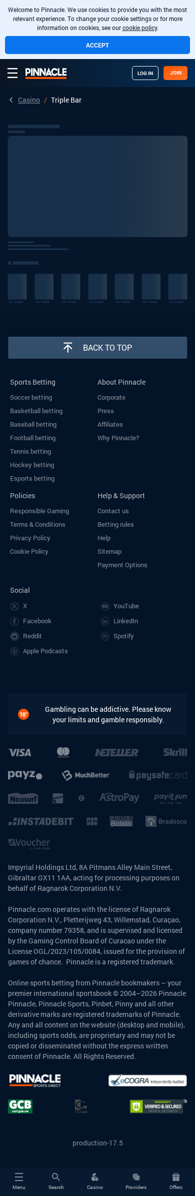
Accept (97, 45)
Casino (29, 100)
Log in (145, 73)
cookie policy (139, 28)
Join (176, 73)
